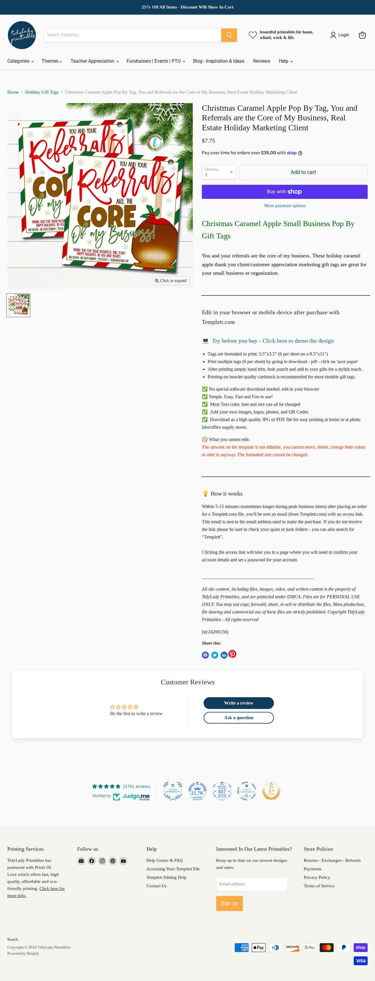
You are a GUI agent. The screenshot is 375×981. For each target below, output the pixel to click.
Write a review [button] (238, 702)
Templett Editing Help (166, 877)
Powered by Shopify (23, 953)
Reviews (261, 61)
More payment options (285, 205)
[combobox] (132, 35)
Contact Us (156, 885)
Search (12, 939)
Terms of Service (319, 885)
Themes (50, 61)
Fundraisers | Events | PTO (154, 61)
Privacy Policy (317, 877)
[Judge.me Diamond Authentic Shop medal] (172, 791)
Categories (18, 61)
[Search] (229, 35)
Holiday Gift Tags (42, 92)
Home (13, 92)
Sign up (229, 903)
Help (284, 61)
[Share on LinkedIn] (224, 655)
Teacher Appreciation (93, 61)
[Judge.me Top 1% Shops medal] (271, 791)
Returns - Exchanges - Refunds (332, 860)
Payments (312, 869)
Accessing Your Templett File (173, 869)
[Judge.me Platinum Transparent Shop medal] (246, 791)
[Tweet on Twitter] (214, 655)
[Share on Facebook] (205, 655)
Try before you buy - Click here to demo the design (273, 340)
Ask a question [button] (238, 717)
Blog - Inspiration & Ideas (218, 61)
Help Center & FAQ (164, 860)
